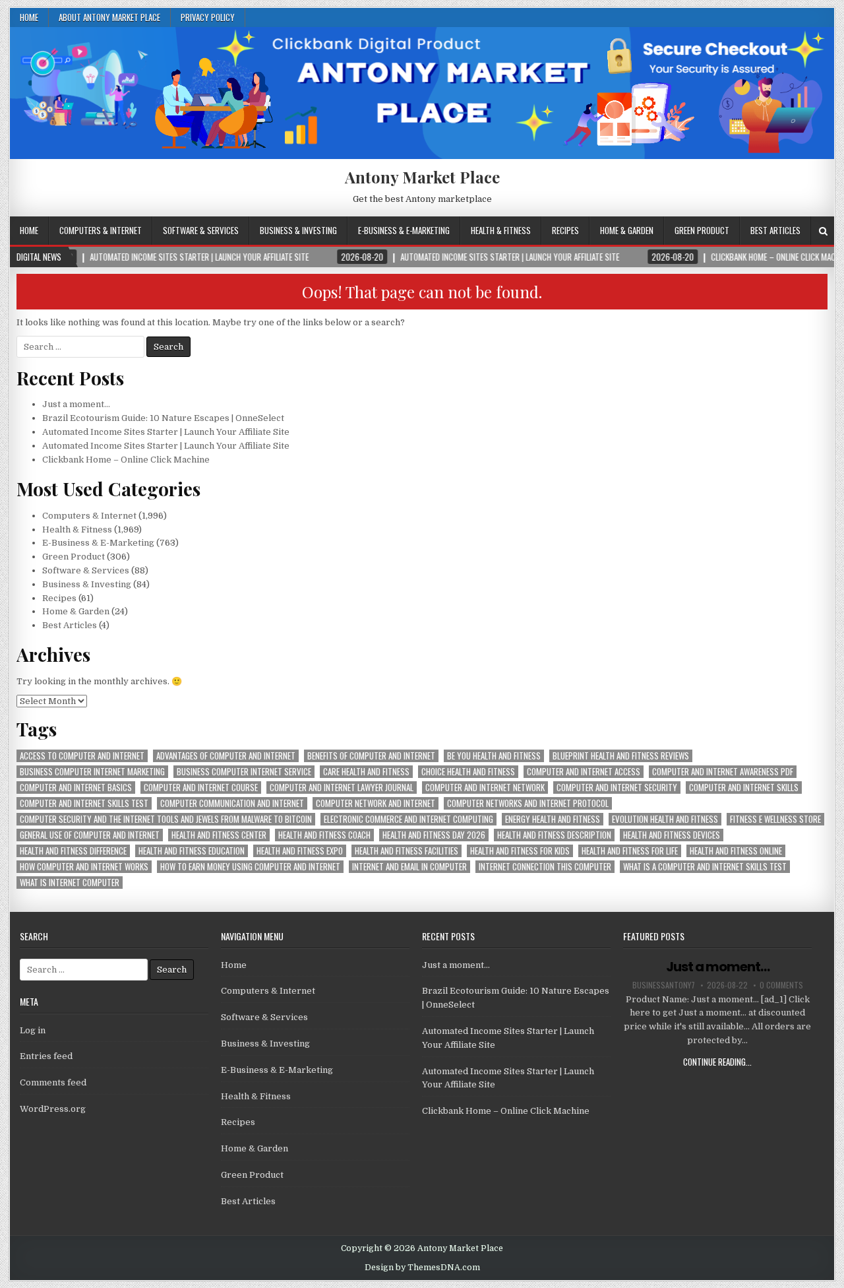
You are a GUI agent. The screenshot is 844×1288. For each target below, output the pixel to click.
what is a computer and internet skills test (705, 866)
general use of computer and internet (90, 835)
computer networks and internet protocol (528, 803)
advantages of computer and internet (225, 756)
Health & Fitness (501, 230)
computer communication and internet (232, 803)
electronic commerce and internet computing (408, 819)
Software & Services (201, 230)
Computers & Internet (100, 230)
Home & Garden (626, 230)
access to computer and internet (82, 756)
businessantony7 (663, 985)
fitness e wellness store (775, 819)
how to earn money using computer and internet (250, 866)
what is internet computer (69, 882)
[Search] (823, 231)
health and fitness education (191, 851)
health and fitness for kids (520, 851)
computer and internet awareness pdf (722, 771)
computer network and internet (375, 803)
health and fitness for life (630, 851)
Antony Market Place (422, 176)
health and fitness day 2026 (433, 835)
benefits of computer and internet (371, 756)
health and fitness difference (73, 851)
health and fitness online (736, 851)
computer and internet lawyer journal (341, 787)
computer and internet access (583, 771)
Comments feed (53, 1082)
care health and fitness (366, 771)
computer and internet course (201, 787)
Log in (32, 1030)
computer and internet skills (744, 787)
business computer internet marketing (92, 771)
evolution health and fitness (665, 819)
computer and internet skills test (84, 803)
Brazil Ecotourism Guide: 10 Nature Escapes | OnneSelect (163, 418)
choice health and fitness (468, 771)
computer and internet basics (76, 787)
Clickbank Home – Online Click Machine (126, 460)
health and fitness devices (671, 835)
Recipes (565, 230)
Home (29, 17)
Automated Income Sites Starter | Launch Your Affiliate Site (165, 432)
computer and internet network (485, 787)
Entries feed (46, 1056)
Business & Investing (298, 230)
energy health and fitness (552, 819)
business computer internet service (244, 771)
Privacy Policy (208, 17)
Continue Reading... (717, 1061)
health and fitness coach (324, 835)
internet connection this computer (545, 866)
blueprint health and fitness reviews (621, 756)
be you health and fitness (494, 756)
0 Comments (781, 985)
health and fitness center (218, 835)
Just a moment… (76, 404)
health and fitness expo (299, 851)
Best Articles (775, 230)
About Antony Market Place (109, 17)
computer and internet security (617, 787)
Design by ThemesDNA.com (422, 1267)
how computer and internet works (84, 866)
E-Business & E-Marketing (404, 230)
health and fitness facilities (406, 851)
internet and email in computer (409, 866)
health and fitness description (554, 835)
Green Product (702, 230)
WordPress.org (53, 1109)
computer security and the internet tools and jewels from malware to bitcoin (166, 819)
